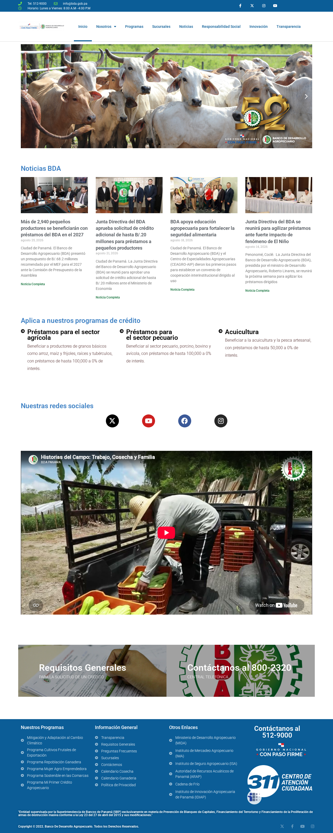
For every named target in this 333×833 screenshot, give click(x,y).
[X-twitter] (252, 6)
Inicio (82, 26)
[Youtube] (275, 6)
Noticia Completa (33, 284)
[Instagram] (264, 6)
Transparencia (289, 26)
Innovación (258, 26)
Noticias (186, 26)
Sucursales (161, 26)
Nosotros (103, 26)
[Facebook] (184, 420)
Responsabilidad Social (221, 26)
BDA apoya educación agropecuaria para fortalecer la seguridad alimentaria (202, 228)
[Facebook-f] (240, 6)
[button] (26, 96)
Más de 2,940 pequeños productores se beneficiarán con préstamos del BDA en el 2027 (54, 228)
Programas (134, 26)
